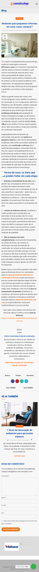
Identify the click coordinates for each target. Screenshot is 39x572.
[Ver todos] (19, 387)
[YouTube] (22, 563)
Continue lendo (19, 456)
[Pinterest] (17, 381)
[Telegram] (26, 381)
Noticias (19, 18)
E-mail (3, 505)
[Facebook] (13, 381)
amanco (7, 375)
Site (2, 513)
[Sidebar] (2, 174)
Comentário (5, 476)
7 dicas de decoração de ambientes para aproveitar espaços (19, 433)
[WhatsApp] (22, 381)
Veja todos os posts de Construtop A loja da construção (19, 363)
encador (18, 375)
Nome (3, 498)
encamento (30, 375)
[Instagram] (19, 563)
